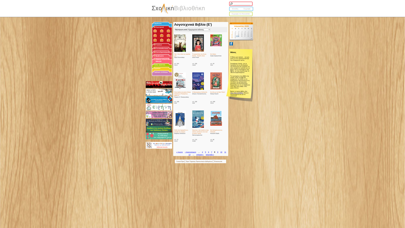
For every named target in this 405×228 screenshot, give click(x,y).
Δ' (168, 35)
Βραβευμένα (160, 56)
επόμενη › (200, 155)
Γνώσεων (159, 45)
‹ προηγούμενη (190, 152)
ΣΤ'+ (168, 40)
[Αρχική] (178, 9)
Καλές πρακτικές (159, 65)
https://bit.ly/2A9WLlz (237, 93)
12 (189, 155)
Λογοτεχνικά (160, 27)
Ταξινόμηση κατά (181, 30)
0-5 (162, 31)
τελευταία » (210, 155)
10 (221, 152)
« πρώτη (179, 152)
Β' (155, 35)
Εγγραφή (247, 9)
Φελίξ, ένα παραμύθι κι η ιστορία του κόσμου (181, 131)
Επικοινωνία (218, 161)
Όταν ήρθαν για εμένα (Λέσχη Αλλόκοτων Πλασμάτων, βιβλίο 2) (182, 93)
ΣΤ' (162, 40)
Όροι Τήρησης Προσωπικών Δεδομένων (199, 161)
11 (225, 152)
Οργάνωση (157, 23)
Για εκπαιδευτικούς (162, 48)
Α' (168, 31)
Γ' (161, 35)
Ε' (155, 40)
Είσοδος (235, 9)
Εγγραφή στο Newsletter (241, 14)
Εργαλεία (157, 68)
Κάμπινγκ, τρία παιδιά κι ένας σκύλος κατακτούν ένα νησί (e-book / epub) (200, 131)
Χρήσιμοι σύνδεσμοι (161, 72)
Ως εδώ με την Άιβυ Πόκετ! (217, 92)
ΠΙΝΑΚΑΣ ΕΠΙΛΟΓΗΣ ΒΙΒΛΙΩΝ (162, 60)
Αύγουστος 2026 (241, 26)
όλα (155, 31)
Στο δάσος (213, 54)
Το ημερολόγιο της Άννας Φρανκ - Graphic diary (199, 55)
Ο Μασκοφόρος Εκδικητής (199, 92)
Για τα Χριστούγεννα (162, 52)
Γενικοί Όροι (180, 161)
